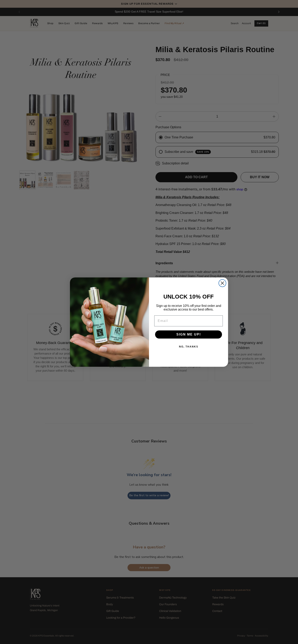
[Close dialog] (222, 283)
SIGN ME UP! (188, 334)
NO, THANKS (188, 346)
